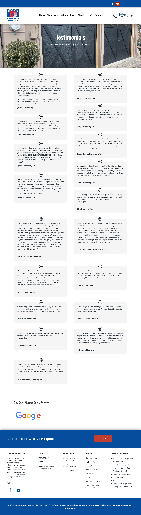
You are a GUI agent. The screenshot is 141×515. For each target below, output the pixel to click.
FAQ (90, 15)
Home (42, 15)
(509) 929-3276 (126, 16)
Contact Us (103, 439)
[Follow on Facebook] (112, 4)
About (81, 15)
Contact (99, 15)
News (72, 15)
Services (51, 15)
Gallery (64, 15)
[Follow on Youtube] (117, 4)
